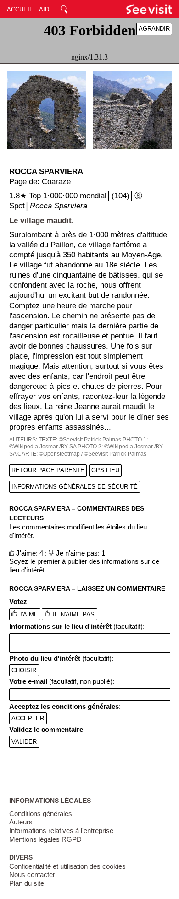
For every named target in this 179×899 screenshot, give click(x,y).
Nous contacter (32, 874)
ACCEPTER (27, 718)
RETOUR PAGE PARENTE (47, 470)
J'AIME (27, 614)
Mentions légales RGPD (45, 839)
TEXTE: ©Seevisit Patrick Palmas (80, 439)
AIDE (46, 9)
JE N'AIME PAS (72, 614)
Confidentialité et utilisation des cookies (67, 866)
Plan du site (26, 883)
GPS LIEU (105, 470)
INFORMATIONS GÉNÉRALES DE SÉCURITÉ (74, 486)
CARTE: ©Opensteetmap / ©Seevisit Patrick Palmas (81, 454)
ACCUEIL (20, 9)
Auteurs (21, 822)
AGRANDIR (154, 28)
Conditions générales (40, 813)
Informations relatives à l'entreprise (61, 830)
